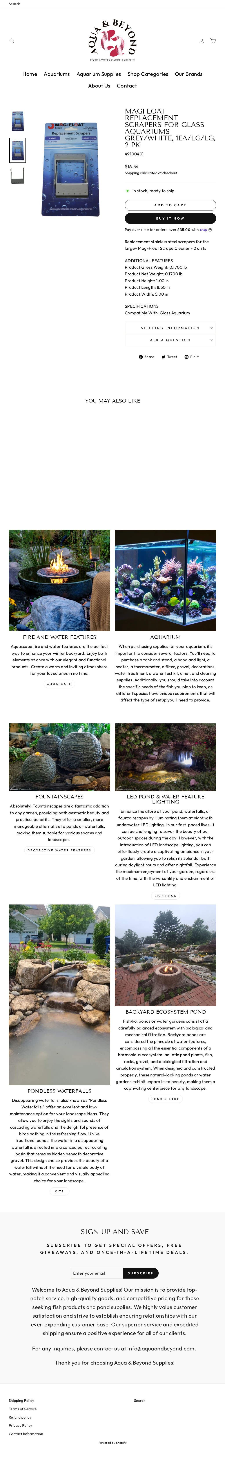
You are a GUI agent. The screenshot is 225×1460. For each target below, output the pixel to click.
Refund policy (20, 1417)
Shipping (132, 173)
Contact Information (26, 1434)
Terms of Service (23, 1409)
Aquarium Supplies (98, 74)
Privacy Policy (20, 1425)
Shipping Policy (21, 1400)
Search (14, 4)
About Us (99, 85)
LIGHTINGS (165, 895)
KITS (59, 1191)
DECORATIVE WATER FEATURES (59, 850)
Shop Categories (148, 74)
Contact (127, 85)
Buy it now (170, 218)
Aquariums (57, 74)
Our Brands (189, 74)
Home (29, 74)
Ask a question (170, 340)
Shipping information (170, 328)
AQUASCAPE (59, 684)
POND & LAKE (166, 1099)
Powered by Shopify (112, 1442)
